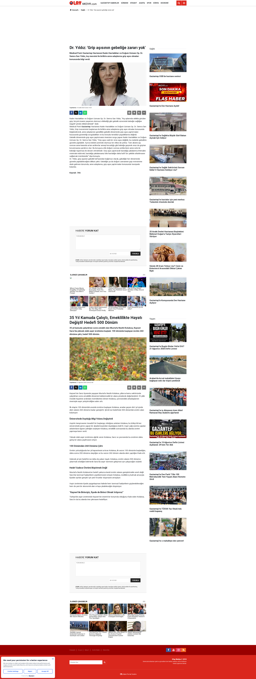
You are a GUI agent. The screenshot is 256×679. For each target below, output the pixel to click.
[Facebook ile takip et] (168, 650)
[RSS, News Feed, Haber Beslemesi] (183, 650)
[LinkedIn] (80, 113)
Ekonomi (164, 3)
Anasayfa (75, 10)
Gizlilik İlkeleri (96, 650)
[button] (134, 113)
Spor (149, 3)
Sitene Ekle (106, 650)
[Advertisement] (128, 28)
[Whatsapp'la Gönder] (85, 113)
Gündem (124, 3)
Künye (80, 650)
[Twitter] (76, 113)
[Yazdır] (129, 113)
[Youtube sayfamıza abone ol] (173, 650)
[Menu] (184, 3)
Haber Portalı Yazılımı (129, 674)
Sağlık (83, 10)
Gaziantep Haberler (109, 3)
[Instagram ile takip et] (178, 650)
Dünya (156, 3)
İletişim (87, 650)
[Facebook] (72, 113)
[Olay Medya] (83, 3)
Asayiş (142, 3)
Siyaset (133, 3)
